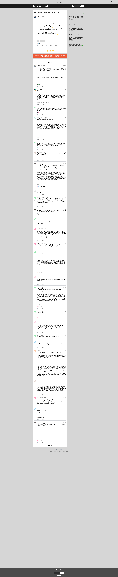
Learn (9, 2)
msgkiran (38, 276)
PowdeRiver (38, 107)
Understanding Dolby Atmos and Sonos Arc (76, 41)
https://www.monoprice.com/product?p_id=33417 (44, 129)
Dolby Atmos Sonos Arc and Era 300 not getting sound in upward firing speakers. (75, 45)
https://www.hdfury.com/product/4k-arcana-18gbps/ (46, 119)
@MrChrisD (38, 410)
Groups (61, 6)
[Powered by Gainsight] (59, 449)
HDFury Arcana (42, 40)
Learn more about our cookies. (75, 570)
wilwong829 (38, 197)
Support (13, 2)
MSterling (38, 117)
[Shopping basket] (112, 2)
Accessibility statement (65, 451)
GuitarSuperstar (39, 408)
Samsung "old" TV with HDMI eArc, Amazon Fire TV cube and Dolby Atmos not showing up (76, 17)
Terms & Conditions (53, 451)
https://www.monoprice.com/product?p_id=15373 (50, 128)
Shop (5, 2)
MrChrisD (38, 397)
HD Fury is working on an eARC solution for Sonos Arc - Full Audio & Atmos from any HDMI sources (76, 38)
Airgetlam (38, 209)
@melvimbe (38, 90)
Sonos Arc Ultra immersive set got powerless (76, 34)
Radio (17, 2)
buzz (37, 190)
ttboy (37, 251)
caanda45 (38, 152)
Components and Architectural (73, 26)
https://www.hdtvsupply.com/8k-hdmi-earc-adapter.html (45, 281)
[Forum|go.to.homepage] (41, 6)
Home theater (71, 14)
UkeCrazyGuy (39, 341)
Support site (65, 6)
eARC (38, 40)
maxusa (38, 380)
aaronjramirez (39, 350)
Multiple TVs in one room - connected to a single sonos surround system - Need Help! (76, 29)
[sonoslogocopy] (59, 2)
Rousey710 (38, 228)
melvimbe (38, 65)
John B (38, 287)
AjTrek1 (38, 16)
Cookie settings (58, 451)
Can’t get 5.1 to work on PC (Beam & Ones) (76, 13)
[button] (77, 6)
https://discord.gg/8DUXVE (43, 145)
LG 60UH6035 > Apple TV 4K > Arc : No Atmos (76, 21)
